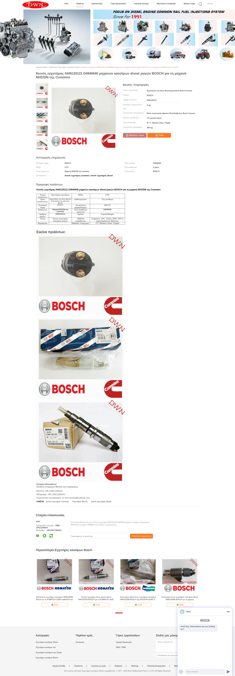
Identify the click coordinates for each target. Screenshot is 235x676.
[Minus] (228, 611)
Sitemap (134, 666)
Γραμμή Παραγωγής (124, 642)
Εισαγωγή (80, 642)
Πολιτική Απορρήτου (156, 666)
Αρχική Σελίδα (58, 666)
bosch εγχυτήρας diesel (101, 501)
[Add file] (181, 672)
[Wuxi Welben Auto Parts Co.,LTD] (35, 4)
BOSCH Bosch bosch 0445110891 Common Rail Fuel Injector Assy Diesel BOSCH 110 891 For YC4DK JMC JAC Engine (138, 598)
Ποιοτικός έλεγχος (141, 4)
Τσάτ (161, 135)
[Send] (228, 672)
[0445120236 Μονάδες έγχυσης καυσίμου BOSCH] (54, 575)
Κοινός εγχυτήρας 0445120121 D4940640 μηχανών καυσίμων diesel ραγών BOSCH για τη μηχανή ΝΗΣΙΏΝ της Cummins (130, 67)
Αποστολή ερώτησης (141, 536)
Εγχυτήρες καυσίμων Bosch (47, 658)
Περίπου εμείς (97, 4)
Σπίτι (66, 4)
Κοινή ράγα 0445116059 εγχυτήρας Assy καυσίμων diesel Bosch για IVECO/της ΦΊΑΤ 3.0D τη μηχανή (179, 598)
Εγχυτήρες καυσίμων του (46, 647)
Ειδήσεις (118, 666)
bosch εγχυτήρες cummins (57, 501)
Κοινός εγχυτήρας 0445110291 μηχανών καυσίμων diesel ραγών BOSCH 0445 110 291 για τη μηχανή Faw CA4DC (96, 598)
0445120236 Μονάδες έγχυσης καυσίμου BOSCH (54, 598)
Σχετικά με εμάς (98, 666)
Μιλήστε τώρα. (189, 4)
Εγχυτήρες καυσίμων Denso (47, 642)
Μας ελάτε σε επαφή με (166, 4)
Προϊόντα (79, 4)
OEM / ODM (121, 647)
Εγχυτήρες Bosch (79, 501)
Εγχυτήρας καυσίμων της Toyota (49, 652)
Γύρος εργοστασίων (118, 4)
